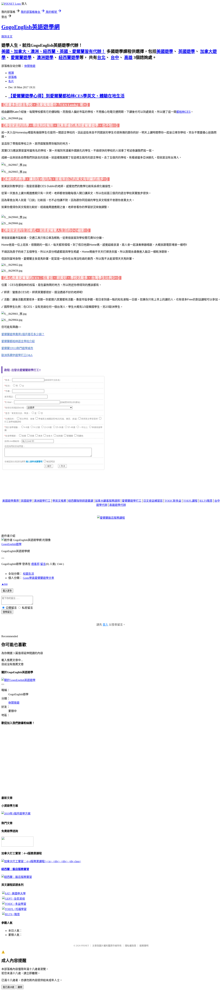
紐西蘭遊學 (69, 57)
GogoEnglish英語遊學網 (30, 27)
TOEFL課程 (190, 500)
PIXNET (85, 945)
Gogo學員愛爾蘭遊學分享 (38, 577)
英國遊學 (186, 51)
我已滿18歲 (8, 987)
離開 (20, 987)
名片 (11, 81)
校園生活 (28, 573)
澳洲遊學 (45, 57)
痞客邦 (35, 564)
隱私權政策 (130, 945)
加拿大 (99, 500)
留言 (43, 564)
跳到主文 (6, 36)
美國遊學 (164, 51)
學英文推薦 (59, 500)
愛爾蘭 (126, 500)
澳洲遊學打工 (42, 500)
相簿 (11, 72)
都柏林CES (183, 111)
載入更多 (7, 590)
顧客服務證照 (111, 500)
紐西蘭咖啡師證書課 (80, 500)
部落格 (12, 77)
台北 (101, 57)
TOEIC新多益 (173, 500)
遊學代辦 (101, 504)
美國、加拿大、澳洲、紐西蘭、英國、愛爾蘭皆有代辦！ (53, 51)
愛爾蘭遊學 (21, 57)
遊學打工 (135, 500)
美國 (5, 500)
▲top (4, 583)
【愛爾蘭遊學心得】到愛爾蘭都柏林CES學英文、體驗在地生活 (66, 96)
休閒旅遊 (29, 65)
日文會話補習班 (153, 500)
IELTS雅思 (205, 500)
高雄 (128, 57)
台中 (115, 57)
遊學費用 (13, 500)
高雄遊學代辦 (117, 504)
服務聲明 (143, 945)
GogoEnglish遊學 (11, 544)
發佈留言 (7, 612)
